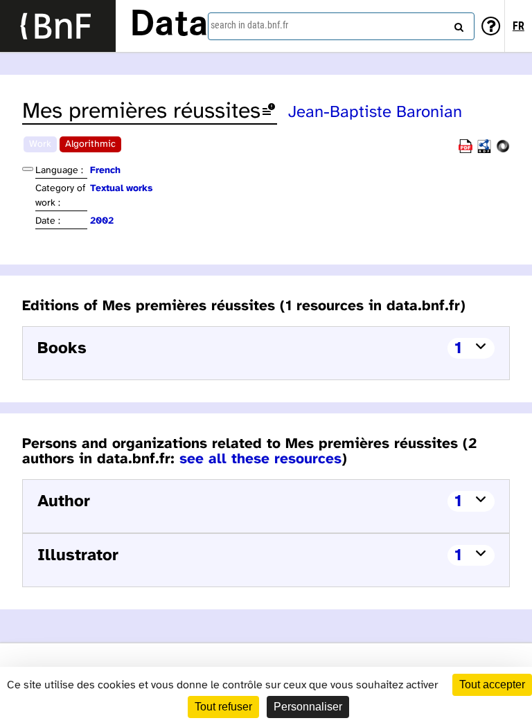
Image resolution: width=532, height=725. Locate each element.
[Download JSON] (503, 150)
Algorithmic (90, 144)
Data (169, 25)
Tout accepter (492, 684)
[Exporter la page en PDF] (465, 150)
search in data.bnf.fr (249, 24)
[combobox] (341, 26)
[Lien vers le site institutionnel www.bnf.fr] (58, 26)
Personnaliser (308, 707)
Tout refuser (223, 707)
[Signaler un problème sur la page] (268, 111)
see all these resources (260, 459)
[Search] (457, 24)
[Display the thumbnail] (27, 169)
